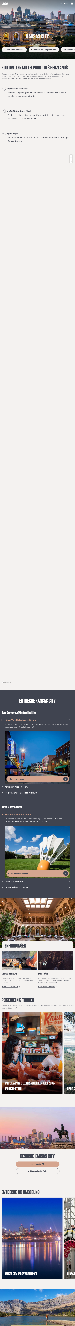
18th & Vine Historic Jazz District (20, 720)
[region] (37, 419)
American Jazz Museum (16, 786)
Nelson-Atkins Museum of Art (19, 814)
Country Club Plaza (14, 881)
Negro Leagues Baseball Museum (21, 792)
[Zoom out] (71, 158)
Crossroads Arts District (16, 887)
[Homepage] (5, 4)
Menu (66, 3)
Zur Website (36, 1164)
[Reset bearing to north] (71, 161)
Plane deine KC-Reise (38, 1171)
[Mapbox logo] (6, 682)
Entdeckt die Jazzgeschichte (44, 50)
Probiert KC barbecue (15, 50)
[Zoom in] (71, 156)
